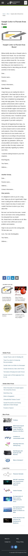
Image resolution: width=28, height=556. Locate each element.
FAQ (17, 538)
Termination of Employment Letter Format (14, 372)
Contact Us (7, 542)
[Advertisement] (14, 260)
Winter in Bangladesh (9, 396)
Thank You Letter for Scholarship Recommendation (12, 361)
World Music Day (8, 393)
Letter (5, 27)
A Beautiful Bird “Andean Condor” (12, 399)
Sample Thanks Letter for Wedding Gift (13, 357)
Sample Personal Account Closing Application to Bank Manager (12, 403)
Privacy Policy (20, 542)
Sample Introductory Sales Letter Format (14, 368)
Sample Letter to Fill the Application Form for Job (14, 376)
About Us (7, 538)
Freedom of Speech (9, 408)
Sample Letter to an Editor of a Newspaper (14, 365)
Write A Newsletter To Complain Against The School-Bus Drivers (13, 388)
